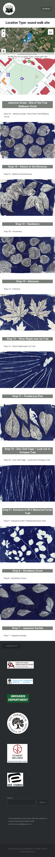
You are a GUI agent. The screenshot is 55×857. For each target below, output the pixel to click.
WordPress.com (28, 852)
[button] (25, 41)
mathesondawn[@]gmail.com (20, 824)
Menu (47, 9)
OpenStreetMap (9, 53)
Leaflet (3, 53)
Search (10, 798)
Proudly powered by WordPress (21, 849)
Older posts (12, 646)
